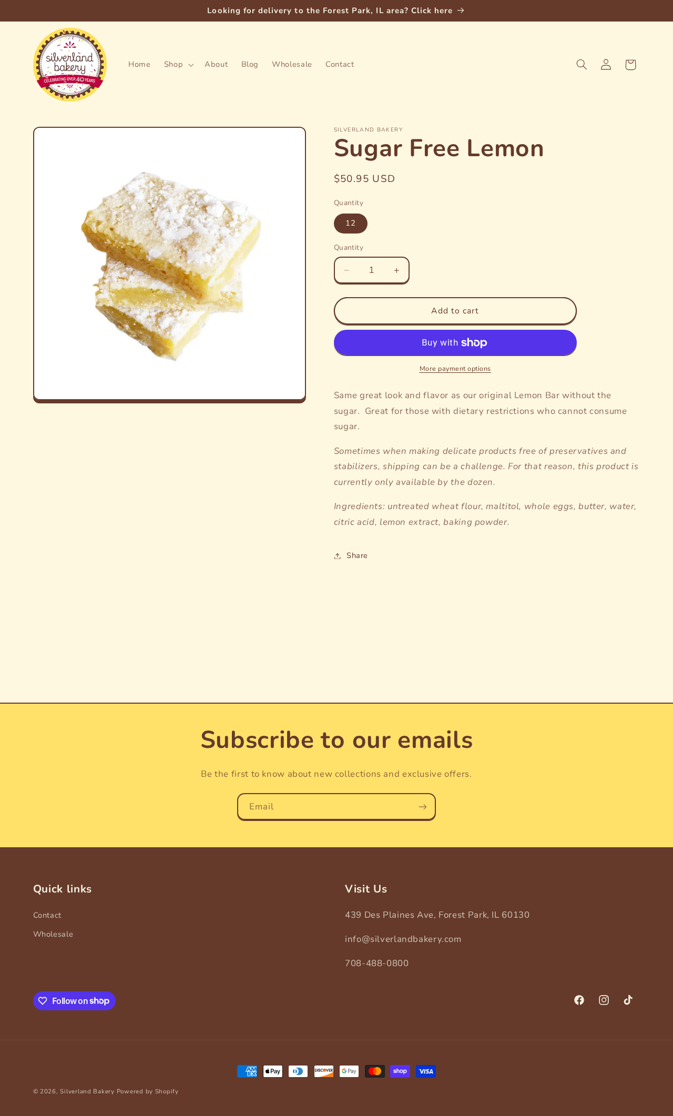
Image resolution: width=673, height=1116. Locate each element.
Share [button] (357, 555)
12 (350, 223)
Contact (47, 915)
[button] (177, 64)
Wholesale (53, 934)
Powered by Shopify (148, 1091)
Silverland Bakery (87, 1091)
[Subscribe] (423, 806)
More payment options (456, 368)
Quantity (348, 248)
